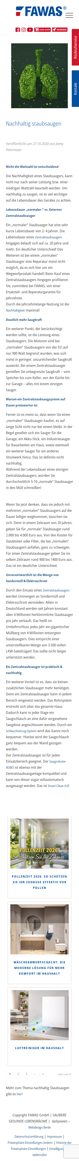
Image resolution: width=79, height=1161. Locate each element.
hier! (20, 1094)
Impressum (54, 1136)
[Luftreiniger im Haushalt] (39, 1015)
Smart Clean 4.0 (58, 786)
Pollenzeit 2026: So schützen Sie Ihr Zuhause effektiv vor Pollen (39, 882)
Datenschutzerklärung (28, 1136)
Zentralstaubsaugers (48, 237)
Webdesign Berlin (39, 1127)
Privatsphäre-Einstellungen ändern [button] (30, 1142)
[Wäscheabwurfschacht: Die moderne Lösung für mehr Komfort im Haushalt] (39, 929)
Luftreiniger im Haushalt (39, 1048)
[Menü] (67, 15)
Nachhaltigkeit (15, 310)
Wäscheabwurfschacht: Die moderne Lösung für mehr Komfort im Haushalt (40, 968)
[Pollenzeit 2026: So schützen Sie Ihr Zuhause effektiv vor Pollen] (39, 844)
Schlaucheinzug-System (21, 731)
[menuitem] (56, 15)
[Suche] (56, 15)
